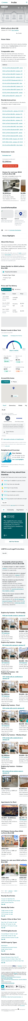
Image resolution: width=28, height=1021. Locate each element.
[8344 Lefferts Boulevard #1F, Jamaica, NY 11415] (9, 870)
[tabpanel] (14, 180)
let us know (22, 1005)
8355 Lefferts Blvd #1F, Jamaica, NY (12, 95)
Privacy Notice (15, 994)
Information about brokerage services (11, 979)
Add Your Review (14, 541)
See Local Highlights (18, 459)
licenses (15, 973)
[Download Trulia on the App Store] (9, 986)
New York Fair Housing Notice (7, 978)
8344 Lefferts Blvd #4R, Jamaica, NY (12, 71)
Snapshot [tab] (5, 335)
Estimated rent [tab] (6, 155)
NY (6, 891)
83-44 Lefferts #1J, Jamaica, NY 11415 (12, 111)
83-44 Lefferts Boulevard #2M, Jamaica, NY (14, 68)
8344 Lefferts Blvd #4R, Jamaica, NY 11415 (14, 117)
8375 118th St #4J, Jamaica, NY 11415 (12, 142)
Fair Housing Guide (20, 992)
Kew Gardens (15, 30)
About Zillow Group (12, 992)
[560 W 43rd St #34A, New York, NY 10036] (9, 624)
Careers (2, 993)
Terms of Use (20, 993)
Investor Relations (13, 993)
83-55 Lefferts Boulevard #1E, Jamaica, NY (13, 92)
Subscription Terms (5, 994)
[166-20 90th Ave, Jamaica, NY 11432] (9, 810)
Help (10, 994)
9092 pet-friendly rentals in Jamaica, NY (13, 615)
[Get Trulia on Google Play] (21, 986)
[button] (26, 2)
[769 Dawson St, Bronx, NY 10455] (9, 781)
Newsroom (7, 993)
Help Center (6, 1010)
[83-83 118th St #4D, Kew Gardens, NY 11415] (11, 186)
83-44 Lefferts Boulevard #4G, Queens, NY (14, 83)
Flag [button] (22, 535)
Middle (20, 405)
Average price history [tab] (16, 335)
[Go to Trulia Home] (14, 2)
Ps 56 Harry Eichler (20, 603)
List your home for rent (10, 166)
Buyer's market (14, 350)
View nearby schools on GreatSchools (13, 439)
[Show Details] (25, 68)
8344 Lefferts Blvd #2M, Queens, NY (12, 74)
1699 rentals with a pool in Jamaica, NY (13, 708)
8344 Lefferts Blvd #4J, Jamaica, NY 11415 (14, 120)
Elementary (12, 405)
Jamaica (4, 568)
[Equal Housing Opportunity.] (18, 1009)
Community (10, 509)
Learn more (7, 445)
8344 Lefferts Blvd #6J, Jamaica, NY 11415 (13, 114)
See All (5, 502)
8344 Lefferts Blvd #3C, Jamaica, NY (12, 77)
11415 (20, 253)
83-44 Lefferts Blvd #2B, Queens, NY (12, 89)
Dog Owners (20, 509)
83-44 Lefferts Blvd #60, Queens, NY (12, 86)
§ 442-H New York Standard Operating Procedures (11, 977)
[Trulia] (2, 986)
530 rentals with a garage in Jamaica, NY (13, 645)
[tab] (6, 289)
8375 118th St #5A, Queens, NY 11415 (12, 139)
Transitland (20, 965)
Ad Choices (21, 994)
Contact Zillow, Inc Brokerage (7, 983)
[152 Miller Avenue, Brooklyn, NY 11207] (9, 841)
